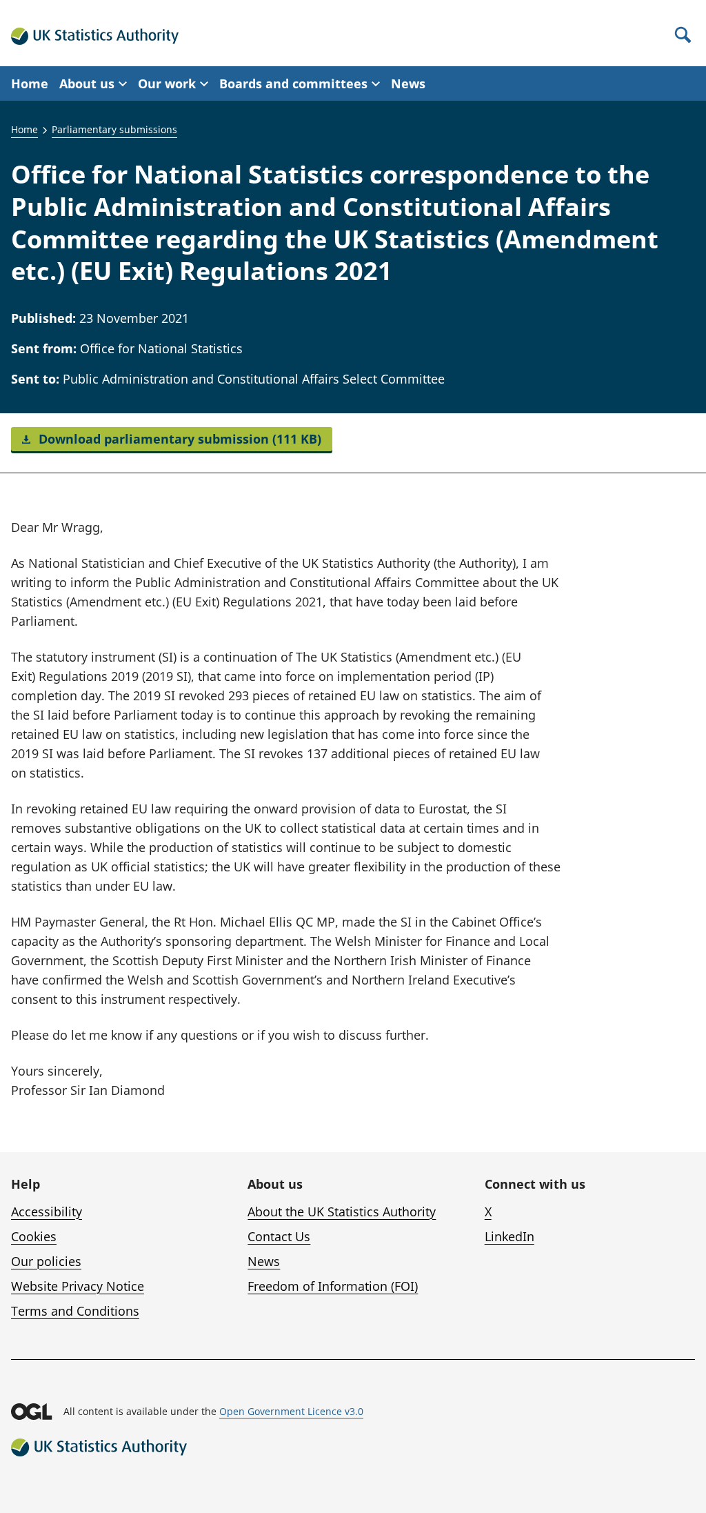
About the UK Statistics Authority (342, 1211)
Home (29, 83)
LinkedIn (509, 1236)
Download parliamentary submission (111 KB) (178, 439)
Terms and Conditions (75, 1311)
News (408, 83)
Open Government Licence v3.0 (291, 1411)
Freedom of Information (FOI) (333, 1286)
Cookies (34, 1236)
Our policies (46, 1261)
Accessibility (46, 1211)
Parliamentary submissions (114, 129)
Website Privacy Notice (77, 1286)
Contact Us (279, 1236)
